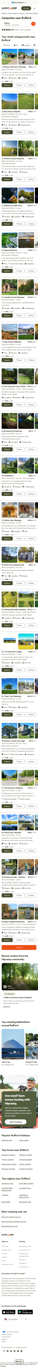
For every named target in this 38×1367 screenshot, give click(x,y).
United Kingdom (13, 13)
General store (6, 1250)
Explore (4, 13)
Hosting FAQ (23, 1267)
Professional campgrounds (24, 1254)
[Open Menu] (34, 8)
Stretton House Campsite (21, 997)
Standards (22, 1263)
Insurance (22, 1259)
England (21, 13)
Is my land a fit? (24, 1250)
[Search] (33, 24)
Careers (4, 1257)
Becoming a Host (25, 1246)
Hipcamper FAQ (7, 1264)
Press (3, 1260)
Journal (4, 1253)
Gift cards (5, 1246)
